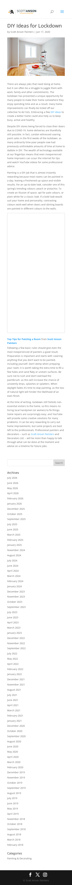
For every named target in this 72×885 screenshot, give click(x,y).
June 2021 (12, 700)
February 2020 (15, 767)
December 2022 (16, 638)
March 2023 (13, 627)
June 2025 (12, 529)
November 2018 (16, 819)
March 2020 (13, 762)
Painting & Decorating (19, 858)
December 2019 (16, 772)
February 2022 (15, 669)
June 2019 (12, 803)
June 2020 (12, 746)
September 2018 (16, 829)
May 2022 (12, 658)
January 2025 (14, 544)
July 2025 (12, 524)
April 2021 (13, 705)
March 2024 (13, 576)
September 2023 (16, 607)
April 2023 (13, 622)
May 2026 (12, 488)
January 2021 (14, 720)
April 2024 (13, 570)
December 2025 (16, 508)
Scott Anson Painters (22, 31)
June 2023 (12, 617)
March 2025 (13, 534)
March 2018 (13, 839)
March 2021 (13, 710)
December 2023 (16, 591)
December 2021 (16, 679)
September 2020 (16, 736)
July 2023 (12, 612)
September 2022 (16, 648)
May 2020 (12, 751)
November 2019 (16, 777)
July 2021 (12, 695)
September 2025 (16, 519)
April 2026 (13, 493)
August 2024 (14, 555)
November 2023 (16, 596)
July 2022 (12, 653)
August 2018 (14, 834)
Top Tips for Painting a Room (24, 339)
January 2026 (14, 503)
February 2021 (15, 715)
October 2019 (14, 782)
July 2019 (12, 798)
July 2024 (12, 560)
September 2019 (16, 788)
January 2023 (14, 632)
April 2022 (13, 663)
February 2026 (15, 498)
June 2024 (12, 565)
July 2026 (12, 477)
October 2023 (14, 601)
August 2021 (14, 689)
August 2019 (14, 793)
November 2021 (16, 684)
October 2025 (14, 514)
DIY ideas (56, 112)
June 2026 (12, 483)
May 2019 (12, 808)
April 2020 (13, 756)
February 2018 (15, 844)
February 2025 (15, 539)
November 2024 (16, 550)
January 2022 (14, 674)
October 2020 (14, 731)
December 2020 (16, 725)
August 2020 (14, 741)
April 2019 (13, 813)
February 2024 (15, 581)
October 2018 (14, 824)
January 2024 (14, 586)
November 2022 (16, 643)
